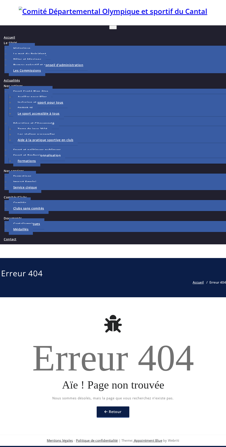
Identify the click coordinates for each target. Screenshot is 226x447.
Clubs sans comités (28, 208)
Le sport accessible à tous (39, 113)
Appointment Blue (147, 440)
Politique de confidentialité (97, 440)
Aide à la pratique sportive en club (45, 140)
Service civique (25, 187)
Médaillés (21, 229)
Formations (27, 161)
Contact (10, 239)
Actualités (12, 80)
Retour (115, 411)
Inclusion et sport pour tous (40, 102)
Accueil (9, 37)
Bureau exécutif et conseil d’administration (48, 65)
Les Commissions (27, 70)
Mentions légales (60, 440)
